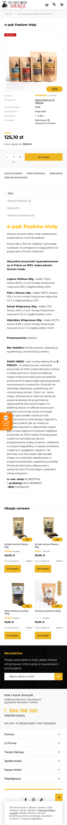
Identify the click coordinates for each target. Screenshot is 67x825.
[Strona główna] (14, 4)
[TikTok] (41, 799)
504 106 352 (23, 710)
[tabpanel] (33, 356)
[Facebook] (25, 799)
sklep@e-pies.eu (14, 715)
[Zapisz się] (58, 676)
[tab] (33, 193)
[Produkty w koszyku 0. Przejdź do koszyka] (46, 4)
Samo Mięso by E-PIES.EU (45, 101)
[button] (13, 173)
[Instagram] (33, 799)
